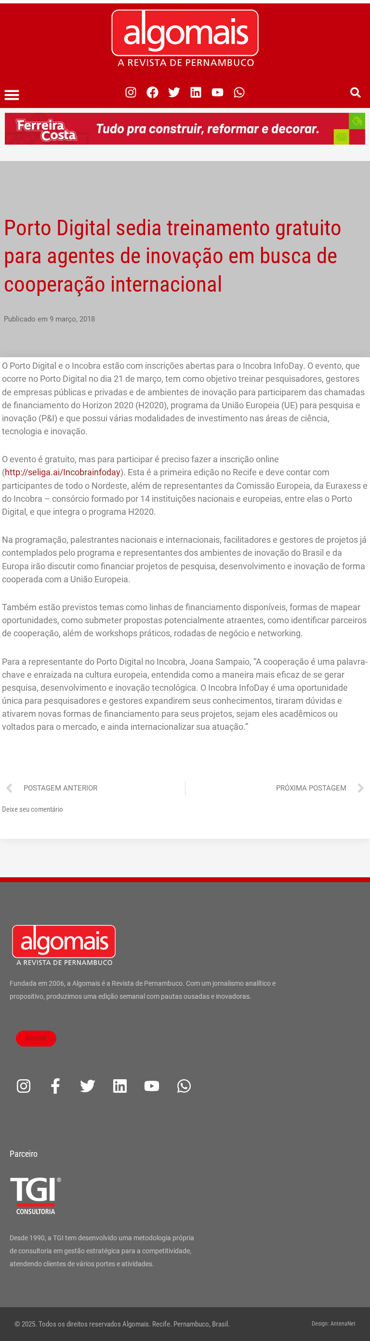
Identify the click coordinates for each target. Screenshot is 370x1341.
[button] (12, 95)
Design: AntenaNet (334, 1323)
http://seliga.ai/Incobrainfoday (62, 472)
